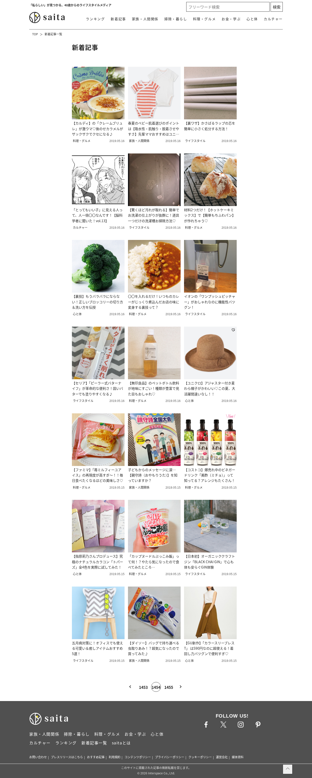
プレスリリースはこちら (67, 757)
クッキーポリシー (200, 757)
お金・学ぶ (231, 18)
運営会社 (222, 757)
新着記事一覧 (53, 34)
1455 (168, 687)
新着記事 (118, 18)
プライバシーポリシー (169, 757)
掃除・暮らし (175, 18)
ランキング (95, 18)
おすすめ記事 (96, 757)
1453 (143, 687)
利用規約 (114, 757)
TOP (35, 34)
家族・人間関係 (145, 18)
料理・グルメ (204, 18)
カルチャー (273, 18)
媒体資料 (238, 757)
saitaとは (121, 743)
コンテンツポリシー (138, 757)
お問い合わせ (38, 757)
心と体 (252, 18)
